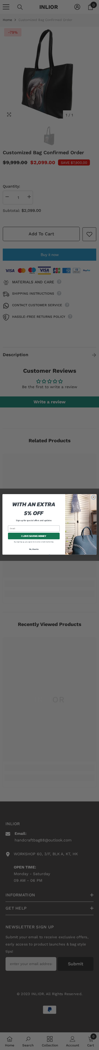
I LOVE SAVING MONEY (33, 536)
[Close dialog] (93, 497)
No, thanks (34, 549)
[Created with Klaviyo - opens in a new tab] (49, 555)
